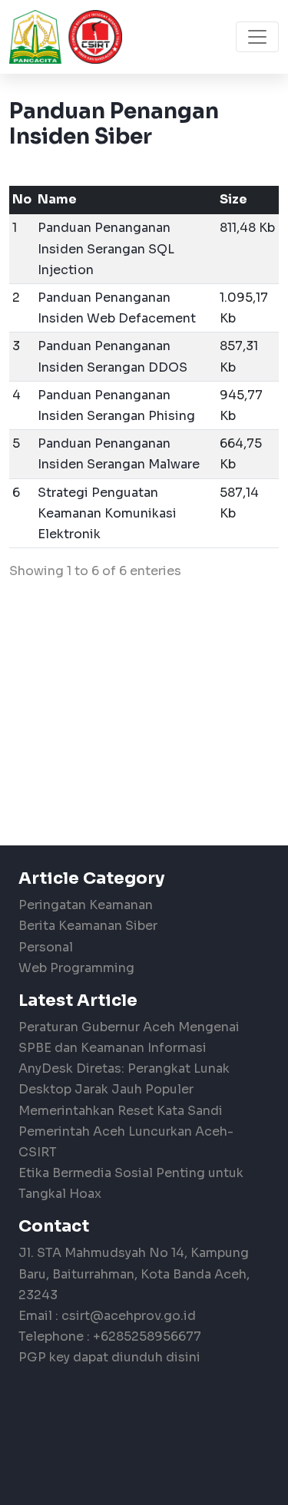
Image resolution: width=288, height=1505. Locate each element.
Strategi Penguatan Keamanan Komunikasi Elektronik (107, 513)
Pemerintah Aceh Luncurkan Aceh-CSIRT (125, 1141)
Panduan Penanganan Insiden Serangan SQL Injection (106, 248)
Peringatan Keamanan (85, 905)
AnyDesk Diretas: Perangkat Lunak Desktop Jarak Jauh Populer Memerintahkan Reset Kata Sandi (124, 1089)
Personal (45, 947)
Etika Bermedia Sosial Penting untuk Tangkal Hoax (130, 1183)
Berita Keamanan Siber (87, 926)
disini (183, 1357)
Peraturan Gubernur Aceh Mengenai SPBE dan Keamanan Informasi (129, 1037)
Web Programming (76, 968)
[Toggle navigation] (257, 37)
